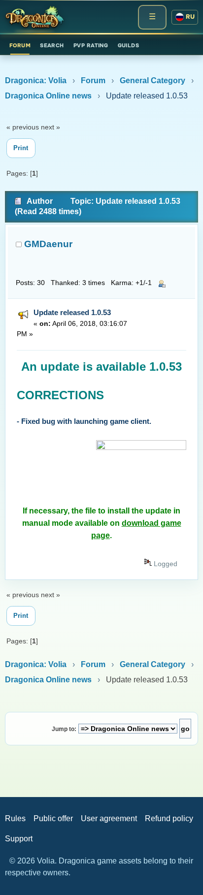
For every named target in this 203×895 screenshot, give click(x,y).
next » (50, 127)
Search (52, 45)
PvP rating (90, 45)
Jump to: (64, 729)
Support (19, 838)
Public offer (53, 818)
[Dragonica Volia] (34, 17)
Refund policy (169, 818)
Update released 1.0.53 (72, 312)
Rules (15, 818)
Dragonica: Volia (36, 80)
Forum (20, 45)
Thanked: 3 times (78, 283)
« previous (22, 127)
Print (20, 148)
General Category (152, 80)
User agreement (109, 818)
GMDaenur (48, 244)
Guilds (128, 45)
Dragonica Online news (48, 96)
